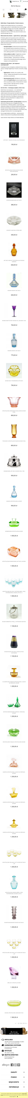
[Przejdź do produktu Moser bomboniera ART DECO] (14, 190)
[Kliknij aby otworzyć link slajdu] (14, 15)
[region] (14, 15)
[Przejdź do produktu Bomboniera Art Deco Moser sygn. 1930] (14, 461)
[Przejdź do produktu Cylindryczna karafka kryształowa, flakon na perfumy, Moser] (14, 671)
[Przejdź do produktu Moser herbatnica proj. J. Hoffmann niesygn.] (14, 611)
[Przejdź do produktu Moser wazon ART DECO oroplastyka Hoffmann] (14, 641)
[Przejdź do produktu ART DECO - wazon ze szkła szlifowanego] (14, 130)
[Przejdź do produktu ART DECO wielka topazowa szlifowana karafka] (14, 250)
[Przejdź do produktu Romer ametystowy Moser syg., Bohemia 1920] (14, 310)
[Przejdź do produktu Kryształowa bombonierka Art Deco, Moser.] (14, 551)
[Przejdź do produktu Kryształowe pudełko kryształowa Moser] (14, 731)
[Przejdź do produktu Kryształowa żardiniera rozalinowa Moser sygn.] (14, 400)
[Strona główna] (14, 6)
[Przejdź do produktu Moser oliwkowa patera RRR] (14, 220)
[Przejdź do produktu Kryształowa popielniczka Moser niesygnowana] (14, 160)
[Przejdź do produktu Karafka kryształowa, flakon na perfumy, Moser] (14, 762)
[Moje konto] (17, 10)
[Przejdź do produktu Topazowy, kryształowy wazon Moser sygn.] (14, 431)
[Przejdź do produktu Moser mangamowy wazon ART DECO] (14, 912)
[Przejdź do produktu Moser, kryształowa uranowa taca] (14, 1002)
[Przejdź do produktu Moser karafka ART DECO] (14, 280)
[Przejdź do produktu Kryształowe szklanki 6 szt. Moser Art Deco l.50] (14, 852)
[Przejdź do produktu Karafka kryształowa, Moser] (14, 491)
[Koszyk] (24, 10)
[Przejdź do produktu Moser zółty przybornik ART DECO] (14, 370)
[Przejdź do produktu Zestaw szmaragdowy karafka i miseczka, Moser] (14, 701)
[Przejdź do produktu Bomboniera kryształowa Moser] (14, 521)
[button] (3, 10)
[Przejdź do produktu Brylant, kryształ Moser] (14, 972)
